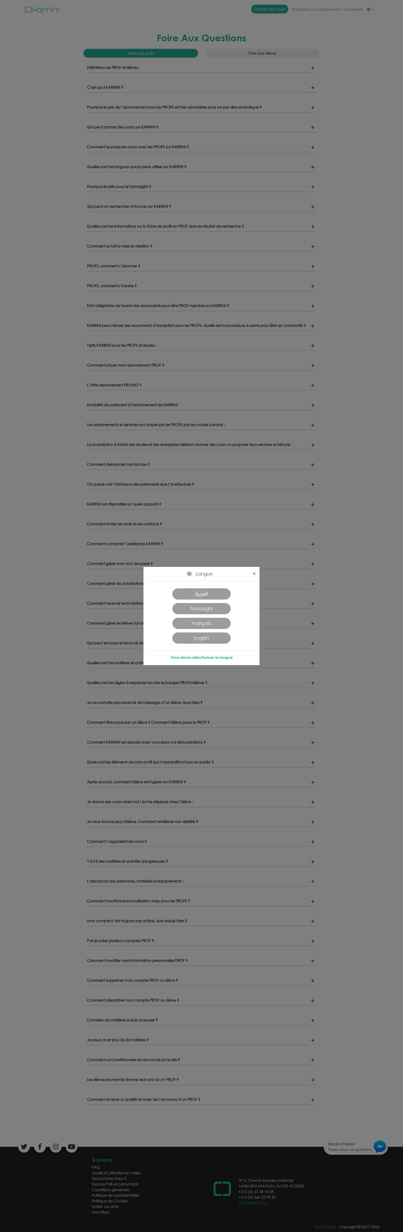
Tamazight (201, 608)
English (201, 638)
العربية (201, 594)
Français (201, 623)
